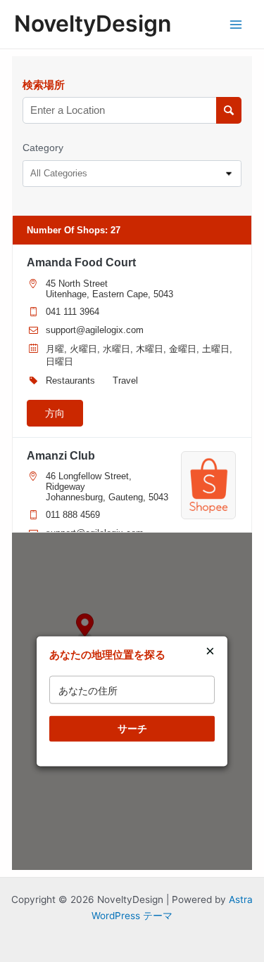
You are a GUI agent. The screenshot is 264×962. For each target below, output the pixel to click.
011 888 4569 (73, 514)
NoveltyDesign (92, 23)
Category (43, 147)
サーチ (132, 728)
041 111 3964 (72, 311)
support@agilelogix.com (95, 330)
